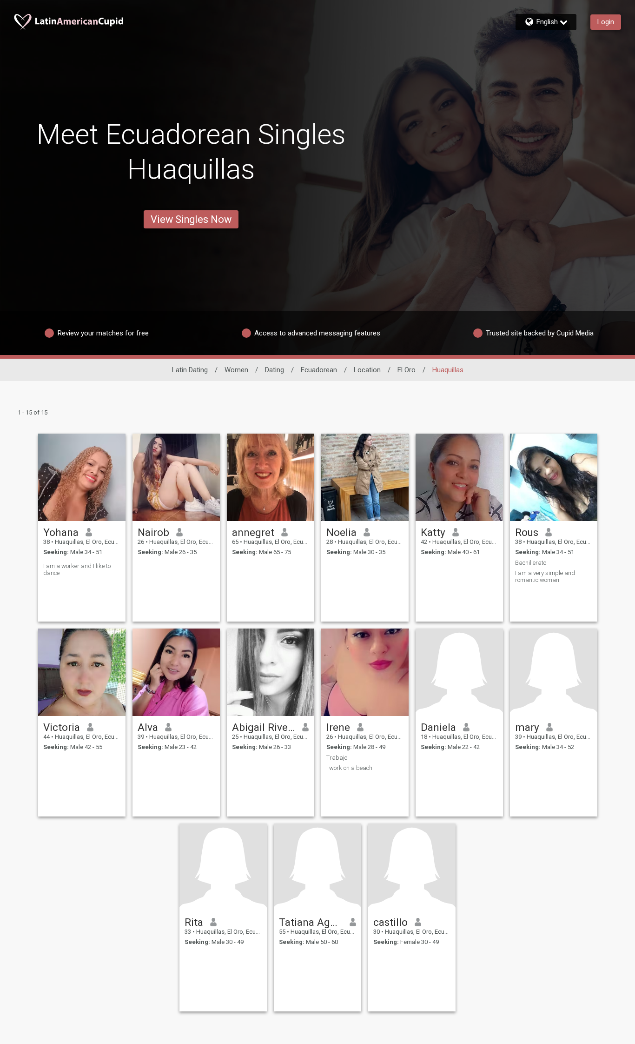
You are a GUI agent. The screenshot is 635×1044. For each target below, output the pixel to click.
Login (605, 22)
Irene (338, 727)
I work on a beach (349, 767)
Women (236, 370)
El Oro (406, 370)
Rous (526, 532)
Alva (148, 727)
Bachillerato (530, 562)
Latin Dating (190, 370)
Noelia (341, 532)
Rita (194, 922)
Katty (433, 532)
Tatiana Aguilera (311, 922)
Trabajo (336, 757)
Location (367, 370)
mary (527, 727)
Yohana (61, 532)
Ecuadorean (319, 370)
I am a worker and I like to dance (77, 569)
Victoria (61, 727)
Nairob (153, 532)
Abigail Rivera (264, 727)
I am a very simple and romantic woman (545, 576)
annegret (253, 532)
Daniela (438, 727)
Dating (274, 370)
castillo (390, 922)
